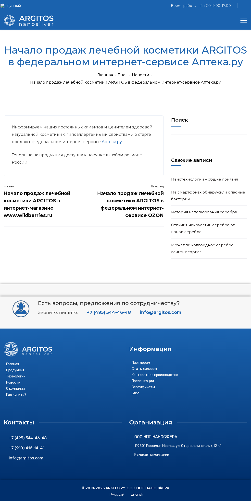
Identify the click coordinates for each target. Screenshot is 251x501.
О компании (15, 389)
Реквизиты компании (151, 455)
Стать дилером (144, 369)
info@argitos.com (160, 312)
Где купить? (16, 395)
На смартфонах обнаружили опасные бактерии (208, 195)
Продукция (15, 370)
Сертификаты (143, 387)
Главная (105, 75)
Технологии (15, 376)
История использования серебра (204, 212)
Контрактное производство (155, 375)
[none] (12, 5)
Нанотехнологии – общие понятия (204, 179)
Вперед (157, 186)
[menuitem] (12, 5)
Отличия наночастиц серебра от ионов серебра (203, 228)
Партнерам (141, 363)
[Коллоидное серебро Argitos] (28, 20)
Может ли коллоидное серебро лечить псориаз (202, 248)
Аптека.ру (112, 141)
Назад (9, 186)
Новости (140, 75)
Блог (122, 75)
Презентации (143, 381)
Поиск (179, 120)
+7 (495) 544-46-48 (108, 312)
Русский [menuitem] (14, 6)
